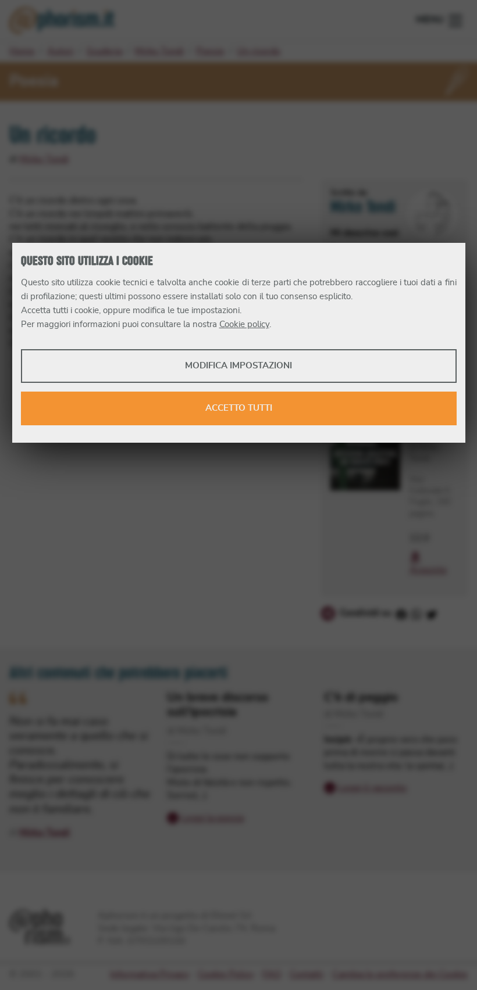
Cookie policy (244, 324)
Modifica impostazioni (238, 365)
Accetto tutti (238, 408)
